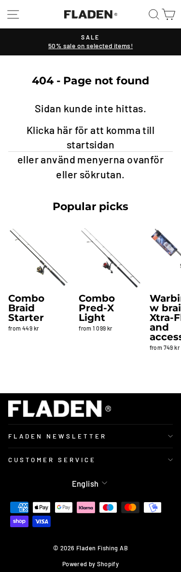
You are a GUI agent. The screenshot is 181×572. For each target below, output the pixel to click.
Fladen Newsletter (57, 436)
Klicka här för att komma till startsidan (90, 136)
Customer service (52, 460)
